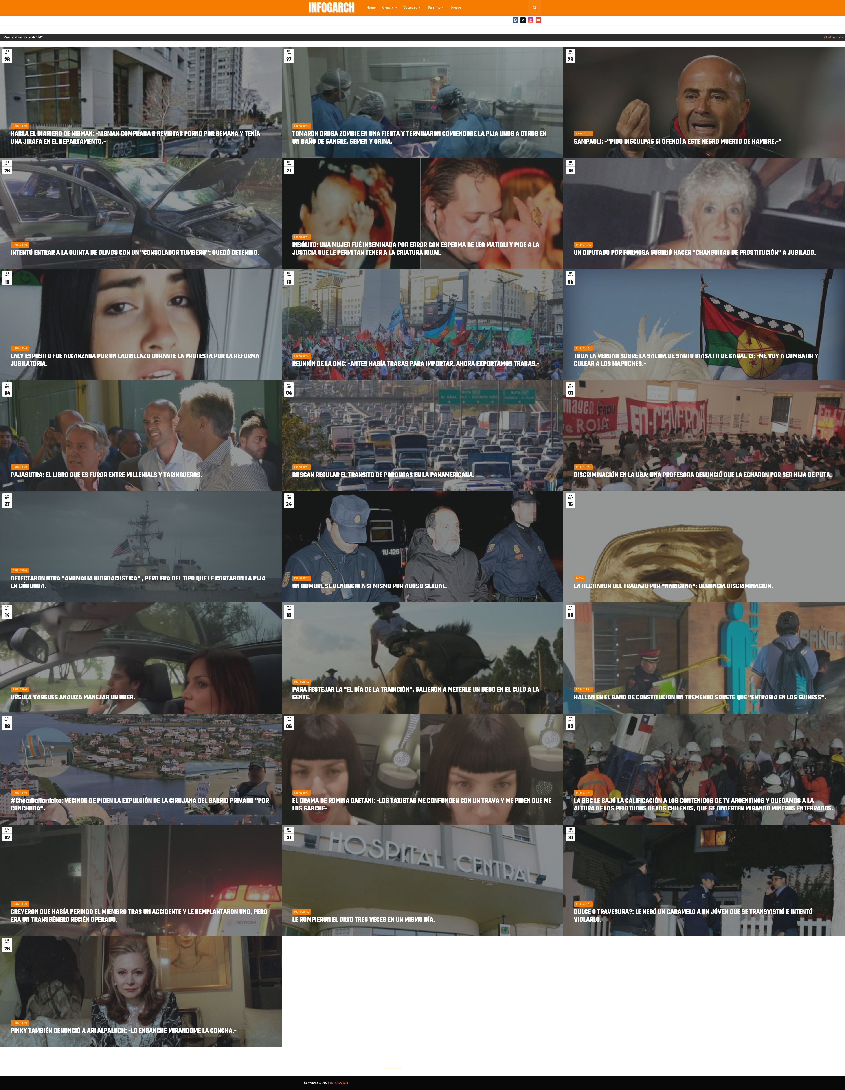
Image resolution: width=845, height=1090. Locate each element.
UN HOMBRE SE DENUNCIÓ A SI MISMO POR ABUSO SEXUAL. (369, 586)
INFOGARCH (339, 1083)
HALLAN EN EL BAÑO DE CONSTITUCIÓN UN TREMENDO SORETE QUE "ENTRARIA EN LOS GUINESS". (700, 698)
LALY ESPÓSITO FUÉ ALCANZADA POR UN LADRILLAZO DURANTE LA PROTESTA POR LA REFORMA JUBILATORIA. (135, 360)
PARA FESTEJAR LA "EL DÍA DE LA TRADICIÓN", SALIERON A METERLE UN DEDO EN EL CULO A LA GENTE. (415, 694)
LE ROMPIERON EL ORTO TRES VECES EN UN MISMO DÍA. (363, 920)
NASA (580, 578)
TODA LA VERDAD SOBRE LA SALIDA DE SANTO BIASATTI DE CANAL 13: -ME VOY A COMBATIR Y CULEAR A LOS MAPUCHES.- (696, 360)
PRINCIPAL (20, 126)
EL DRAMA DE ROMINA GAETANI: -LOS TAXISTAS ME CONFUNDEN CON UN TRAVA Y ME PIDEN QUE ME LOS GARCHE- (421, 805)
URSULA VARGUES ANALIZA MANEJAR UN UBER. (73, 698)
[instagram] (530, 20)
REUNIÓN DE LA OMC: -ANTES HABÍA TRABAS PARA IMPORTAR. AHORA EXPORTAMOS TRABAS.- (415, 364)
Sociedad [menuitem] (410, 8)
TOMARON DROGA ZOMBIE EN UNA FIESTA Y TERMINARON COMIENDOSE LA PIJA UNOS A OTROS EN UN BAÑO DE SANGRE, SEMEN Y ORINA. (419, 138)
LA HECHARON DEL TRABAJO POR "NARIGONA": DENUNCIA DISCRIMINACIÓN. (673, 586)
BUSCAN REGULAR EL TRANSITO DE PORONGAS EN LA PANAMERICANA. (383, 475)
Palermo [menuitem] (434, 8)
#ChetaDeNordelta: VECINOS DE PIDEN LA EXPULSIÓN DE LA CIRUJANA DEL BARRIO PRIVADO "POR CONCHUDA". (140, 805)
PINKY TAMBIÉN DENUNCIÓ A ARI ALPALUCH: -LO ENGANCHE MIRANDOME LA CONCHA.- (124, 1031)
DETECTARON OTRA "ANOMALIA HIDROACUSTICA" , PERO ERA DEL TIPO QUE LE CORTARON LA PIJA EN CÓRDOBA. (138, 582)
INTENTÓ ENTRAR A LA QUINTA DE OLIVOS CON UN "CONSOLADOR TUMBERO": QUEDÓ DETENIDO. (135, 253)
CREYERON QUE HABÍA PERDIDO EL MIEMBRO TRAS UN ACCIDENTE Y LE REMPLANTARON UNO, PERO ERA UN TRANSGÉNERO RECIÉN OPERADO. (139, 916)
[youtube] (538, 20)
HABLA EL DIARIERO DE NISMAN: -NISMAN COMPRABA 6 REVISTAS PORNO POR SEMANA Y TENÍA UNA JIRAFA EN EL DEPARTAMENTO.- (135, 138)
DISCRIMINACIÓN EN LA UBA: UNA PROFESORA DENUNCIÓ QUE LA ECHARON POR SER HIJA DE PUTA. (703, 475)
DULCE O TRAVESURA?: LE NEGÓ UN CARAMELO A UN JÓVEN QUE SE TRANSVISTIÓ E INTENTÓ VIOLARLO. (693, 916)
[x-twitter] (523, 20)
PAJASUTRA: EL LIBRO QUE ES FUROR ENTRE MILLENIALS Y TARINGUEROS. (106, 475)
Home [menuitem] (371, 8)
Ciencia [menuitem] (387, 8)
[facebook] (515, 20)
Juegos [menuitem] (456, 8)
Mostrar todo (833, 37)
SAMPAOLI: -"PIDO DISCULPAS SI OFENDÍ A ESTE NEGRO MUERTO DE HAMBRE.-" (678, 142)
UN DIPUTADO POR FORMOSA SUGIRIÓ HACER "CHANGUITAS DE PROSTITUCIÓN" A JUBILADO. (695, 253)
